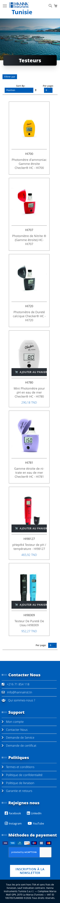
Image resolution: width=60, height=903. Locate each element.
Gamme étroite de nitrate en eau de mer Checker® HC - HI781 (29, 473)
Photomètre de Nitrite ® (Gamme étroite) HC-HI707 (29, 240)
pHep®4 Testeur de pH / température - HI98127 (29, 547)
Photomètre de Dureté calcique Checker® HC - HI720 (29, 316)
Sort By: (20, 85)
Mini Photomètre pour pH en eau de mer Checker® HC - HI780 (29, 392)
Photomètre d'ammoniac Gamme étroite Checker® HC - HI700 (29, 164)
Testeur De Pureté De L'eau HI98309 (29, 623)
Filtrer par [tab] (9, 76)
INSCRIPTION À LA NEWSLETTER (30, 871)
